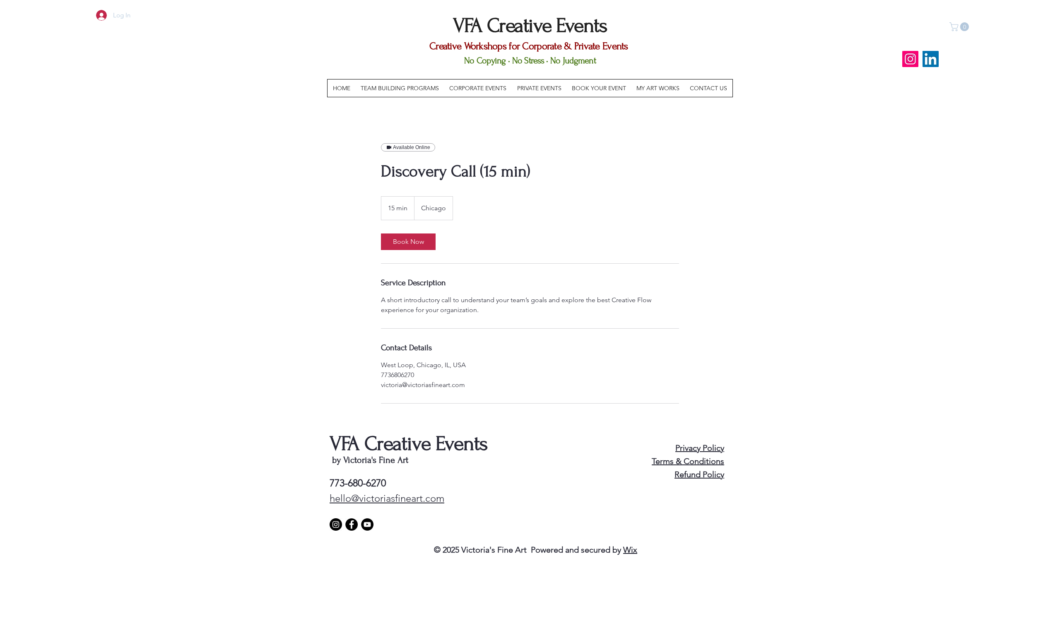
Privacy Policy (699, 448)
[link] (408, 241)
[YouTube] (367, 524)
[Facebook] (351, 524)
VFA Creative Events (409, 443)
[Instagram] (910, 59)
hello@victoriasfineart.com (387, 498)
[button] (960, 26)
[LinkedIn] (931, 59)
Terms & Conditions (688, 461)
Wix (630, 550)
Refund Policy (699, 474)
